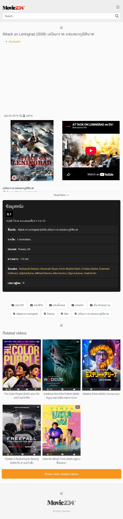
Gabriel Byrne (26, 273)
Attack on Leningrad (26, 314)
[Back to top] (117, 512)
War (65, 314)
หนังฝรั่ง (79, 305)
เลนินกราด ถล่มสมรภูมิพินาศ (93, 314)
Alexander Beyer (49, 268)
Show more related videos (61, 474)
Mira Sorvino (59, 273)
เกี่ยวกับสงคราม (101, 305)
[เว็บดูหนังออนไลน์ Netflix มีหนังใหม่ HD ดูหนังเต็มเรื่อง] (14, 7)
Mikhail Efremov (43, 273)
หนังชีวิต (38, 305)
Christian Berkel (89, 268)
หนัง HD (19, 305)
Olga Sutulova (75, 273)
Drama (50, 314)
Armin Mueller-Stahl (69, 268)
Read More (60, 195)
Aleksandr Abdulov (29, 268)
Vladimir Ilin (90, 273)
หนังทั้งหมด (58, 305)
